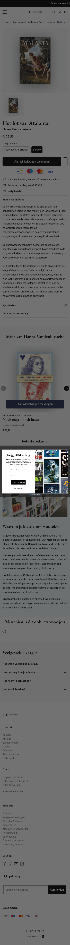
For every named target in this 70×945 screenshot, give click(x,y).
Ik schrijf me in (18, 482)
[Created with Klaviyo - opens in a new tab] (35, 494)
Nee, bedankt (18, 488)
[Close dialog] (66, 451)
